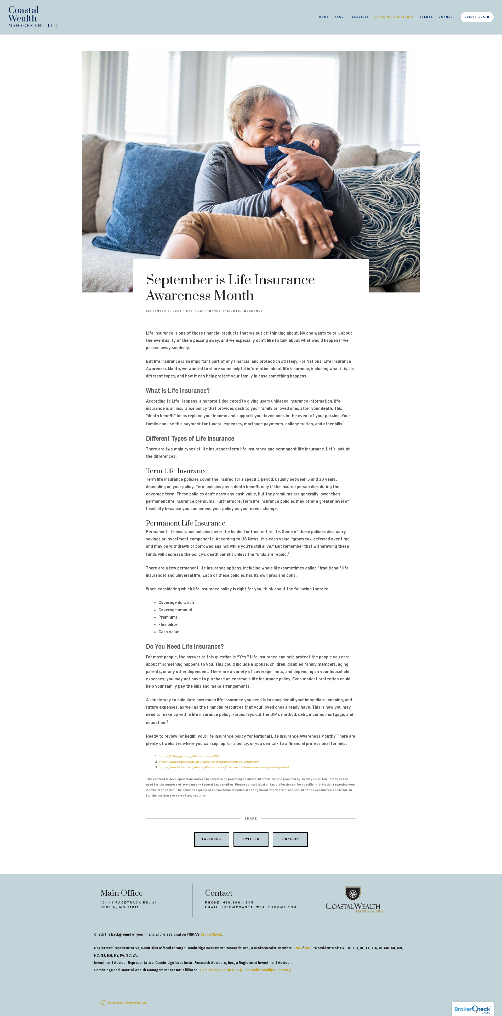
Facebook (211, 839)
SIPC (307, 948)
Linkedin (290, 839)
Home (324, 17)
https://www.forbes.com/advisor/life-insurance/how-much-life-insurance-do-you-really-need (223, 767)
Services (360, 17)
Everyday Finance (203, 311)
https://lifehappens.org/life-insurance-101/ (188, 756)
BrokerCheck (211, 934)
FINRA (298, 948)
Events (426, 17)
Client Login (477, 17)
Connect (447, 17)
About (340, 17)
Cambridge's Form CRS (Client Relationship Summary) (245, 970)
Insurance (253, 311)
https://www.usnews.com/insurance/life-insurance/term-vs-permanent (208, 762)
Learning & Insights (394, 17)
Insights (231, 311)
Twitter (251, 839)
